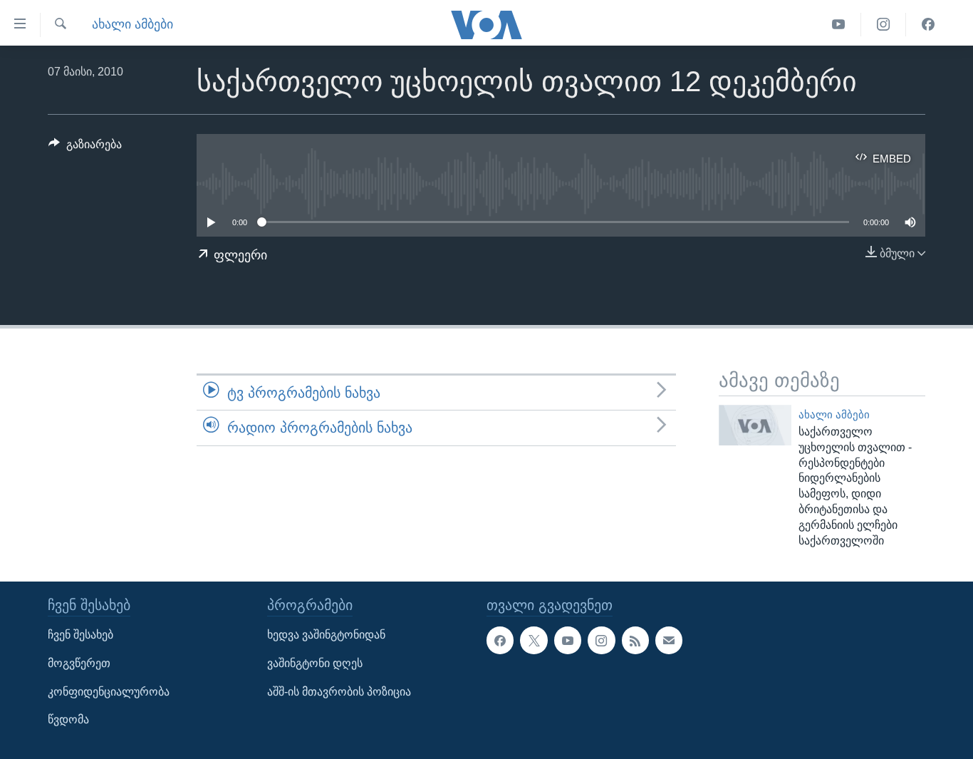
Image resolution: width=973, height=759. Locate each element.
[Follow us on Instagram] (601, 640)
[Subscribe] (668, 640)
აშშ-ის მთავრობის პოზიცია (339, 691)
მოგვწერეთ (79, 663)
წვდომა (68, 719)
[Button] (85, 148)
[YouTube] (838, 24)
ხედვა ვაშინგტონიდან (326, 635)
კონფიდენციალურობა (109, 691)
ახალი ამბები (132, 24)
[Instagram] (883, 24)
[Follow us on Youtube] (567, 640)
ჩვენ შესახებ (80, 635)
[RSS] (635, 640)
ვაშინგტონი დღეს (315, 663)
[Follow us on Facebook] (500, 640)
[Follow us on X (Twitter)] (533, 640)
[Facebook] (928, 24)
